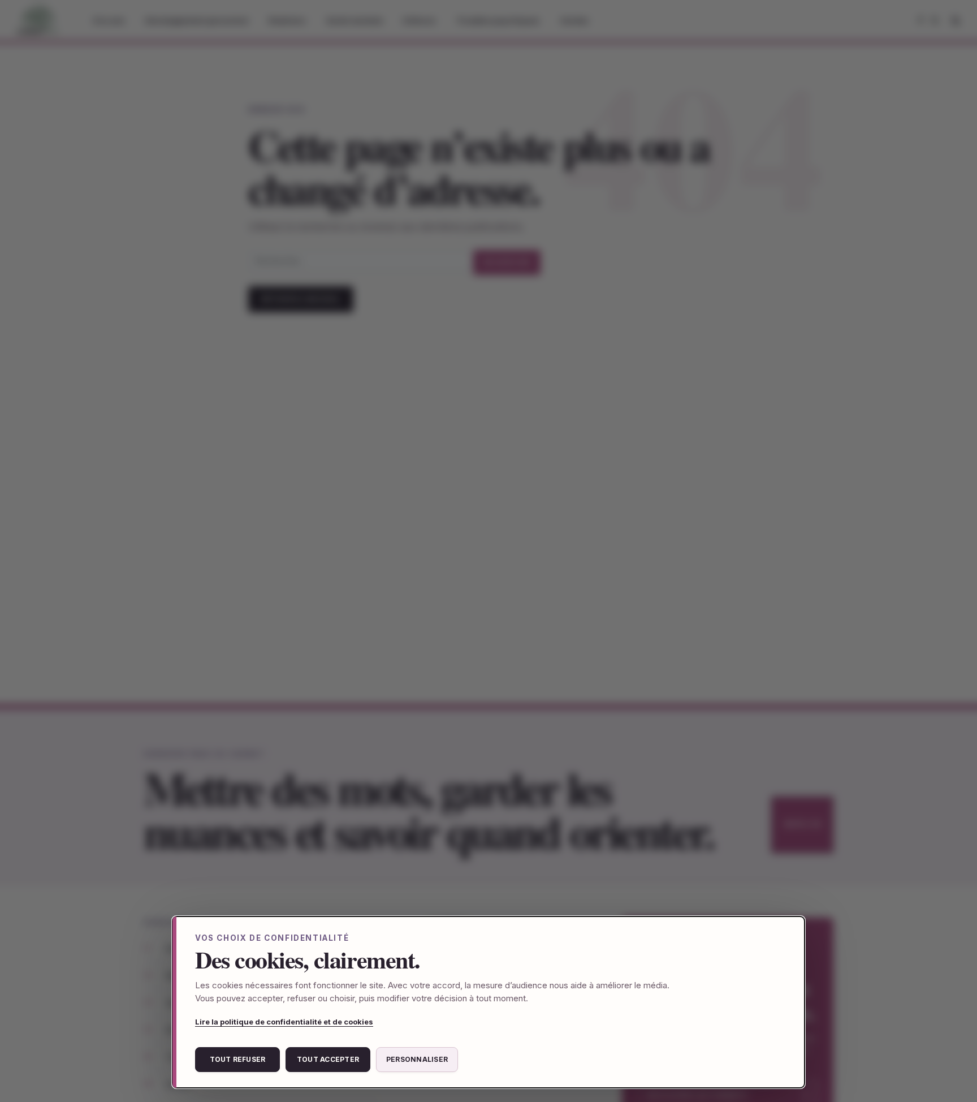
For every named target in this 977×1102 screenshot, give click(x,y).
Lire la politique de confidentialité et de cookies (284, 1021)
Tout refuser (238, 1059)
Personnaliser (417, 1059)
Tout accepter (328, 1059)
